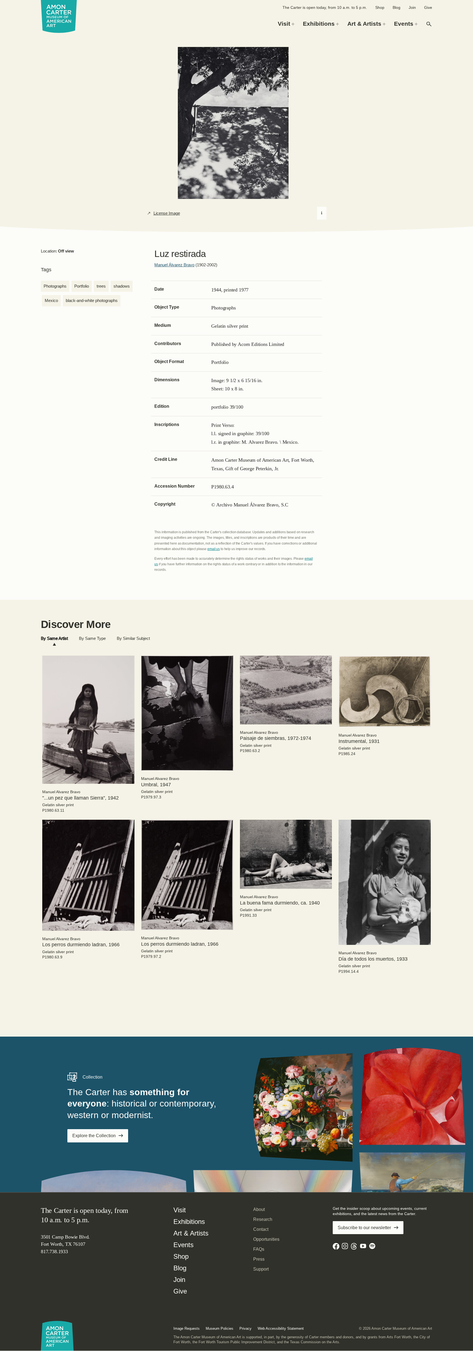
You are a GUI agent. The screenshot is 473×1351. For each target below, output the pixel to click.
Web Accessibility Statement (281, 1328)
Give (428, 7)
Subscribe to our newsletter (364, 1227)
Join (412, 7)
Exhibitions (189, 1221)
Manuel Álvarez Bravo (174, 264)
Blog (396, 7)
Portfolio (81, 286)
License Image (167, 213)
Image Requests (186, 1328)
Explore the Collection (94, 1135)
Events (183, 1245)
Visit (179, 1210)
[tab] (54, 638)
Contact (260, 1229)
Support (261, 1269)
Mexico (51, 300)
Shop (379, 7)
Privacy (245, 1328)
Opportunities (266, 1239)
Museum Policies (219, 1328)
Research (262, 1219)
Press (259, 1259)
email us (213, 549)
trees (101, 286)
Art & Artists (190, 1233)
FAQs (258, 1249)
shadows (121, 286)
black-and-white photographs (92, 300)
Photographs (55, 286)
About (259, 1209)
